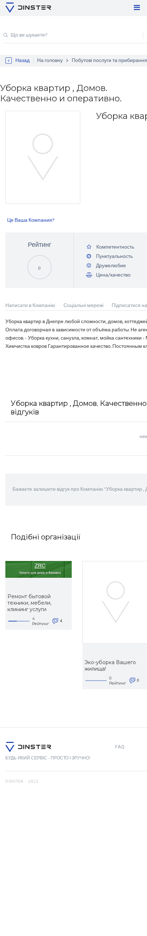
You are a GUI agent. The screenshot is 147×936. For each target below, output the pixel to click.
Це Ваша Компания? (31, 220)
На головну (50, 60)
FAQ (120, 747)
